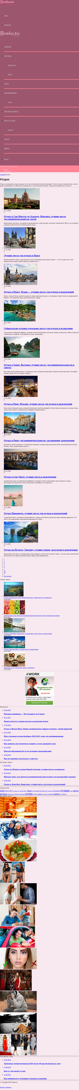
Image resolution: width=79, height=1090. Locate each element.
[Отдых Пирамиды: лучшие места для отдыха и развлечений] (13, 506)
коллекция (56, 791)
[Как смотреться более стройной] (18, 1055)
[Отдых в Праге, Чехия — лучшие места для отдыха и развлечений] (20, 284)
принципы (50, 794)
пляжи (39, 794)
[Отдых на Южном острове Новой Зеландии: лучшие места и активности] (14, 596)
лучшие (65, 790)
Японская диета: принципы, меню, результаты (19, 668)
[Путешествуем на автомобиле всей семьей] (17, 947)
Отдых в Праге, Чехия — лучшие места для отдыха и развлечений (39, 292)
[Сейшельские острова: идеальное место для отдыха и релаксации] (20, 321)
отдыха (35, 794)
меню (71, 791)
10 (4, 571)
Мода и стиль (9, 120)
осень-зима (22, 794)
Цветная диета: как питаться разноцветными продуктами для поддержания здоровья (32, 615)
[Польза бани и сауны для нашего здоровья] (18, 817)
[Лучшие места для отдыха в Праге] (20, 248)
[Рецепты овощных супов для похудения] (18, 861)
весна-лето (23, 791)
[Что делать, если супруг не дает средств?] (17, 925)
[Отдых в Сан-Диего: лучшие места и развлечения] (21, 469)
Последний (7, 576)
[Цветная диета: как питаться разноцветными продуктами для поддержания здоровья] (14, 614)
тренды (64, 794)
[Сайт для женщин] (7, 5)
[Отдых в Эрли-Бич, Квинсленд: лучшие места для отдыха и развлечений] (14, 632)
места (76, 790)
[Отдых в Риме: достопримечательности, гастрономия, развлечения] (20, 433)
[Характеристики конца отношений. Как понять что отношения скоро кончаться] (18, 904)
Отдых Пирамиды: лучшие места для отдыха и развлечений (35, 513)
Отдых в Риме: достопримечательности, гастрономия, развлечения (39, 440)
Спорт (6, 84)
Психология (12, 65)
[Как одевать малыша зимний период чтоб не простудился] (18, 839)
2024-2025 (9, 791)
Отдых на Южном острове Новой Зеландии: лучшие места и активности (28, 597)
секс (61, 794)
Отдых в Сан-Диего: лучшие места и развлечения (30, 477)
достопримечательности (39, 791)
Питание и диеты (11, 111)
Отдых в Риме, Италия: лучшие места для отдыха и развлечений (38, 404)
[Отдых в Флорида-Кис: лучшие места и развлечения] (14, 647)
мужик (9, 794)
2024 (2, 790)
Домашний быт (10, 93)
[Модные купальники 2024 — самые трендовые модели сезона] (12, 882)
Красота (10, 130)
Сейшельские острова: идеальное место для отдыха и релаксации (38, 328)
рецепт (56, 794)
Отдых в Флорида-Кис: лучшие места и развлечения (21, 649)
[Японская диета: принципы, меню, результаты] (14, 666)
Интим (10, 74)
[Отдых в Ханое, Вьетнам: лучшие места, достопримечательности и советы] (22, 357)
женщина (50, 791)
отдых (29, 793)
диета (29, 791)
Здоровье (7, 56)
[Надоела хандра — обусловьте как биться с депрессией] (18, 1012)
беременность (16, 791)
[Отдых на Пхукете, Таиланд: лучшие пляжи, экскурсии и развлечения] (21, 542)
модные (3, 794)
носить (12, 794)
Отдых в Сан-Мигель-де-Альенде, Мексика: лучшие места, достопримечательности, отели (35, 217)
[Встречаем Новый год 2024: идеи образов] (16, 990)
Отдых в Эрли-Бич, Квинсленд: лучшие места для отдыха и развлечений (28, 633)
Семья (10, 102)
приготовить (45, 794)
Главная (2, 174)
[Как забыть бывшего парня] (18, 1033)
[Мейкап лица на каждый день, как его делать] (18, 968)
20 (4, 573)
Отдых (6, 139)
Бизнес (7, 148)
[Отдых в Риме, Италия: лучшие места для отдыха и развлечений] (21, 396)
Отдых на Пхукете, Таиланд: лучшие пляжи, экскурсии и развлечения (41, 550)
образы (16, 794)
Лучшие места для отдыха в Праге (22, 255)
